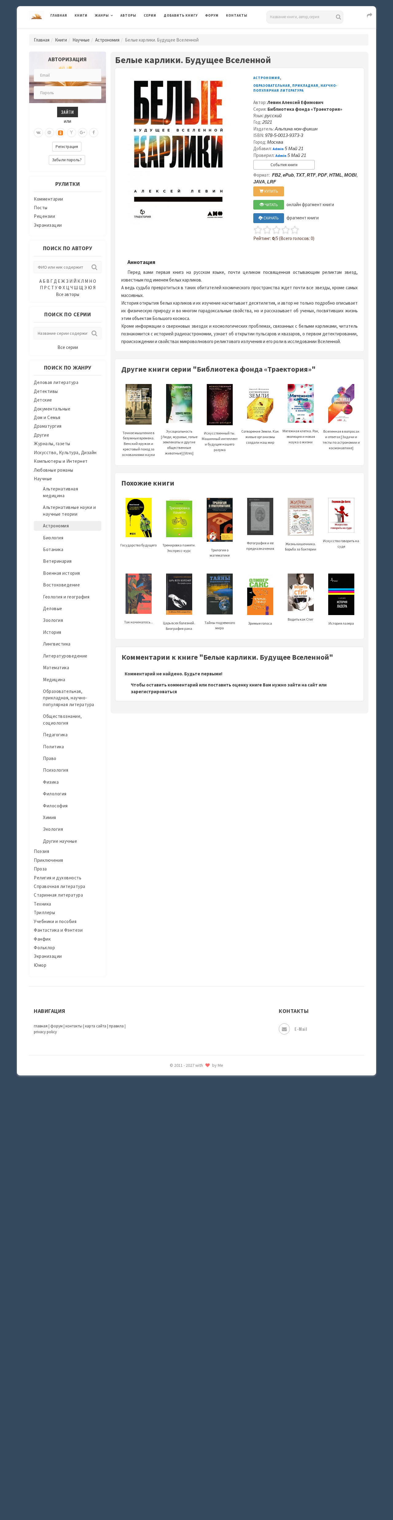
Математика (56, 667)
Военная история (61, 573)
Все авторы (67, 294)
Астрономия (107, 40)
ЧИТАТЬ (271, 204)
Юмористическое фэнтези (192, 1118)
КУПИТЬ (270, 191)
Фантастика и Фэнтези (58, 930)
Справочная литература (59, 886)
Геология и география (66, 597)
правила (116, 1026)
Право (49, 758)
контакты (73, 1026)
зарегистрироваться (154, 691)
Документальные (52, 409)
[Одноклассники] (60, 132)
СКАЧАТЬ (271, 218)
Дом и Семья (47, 417)
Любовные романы (53, 470)
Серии (150, 15)
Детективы (46, 391)
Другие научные (60, 841)
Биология (53, 538)
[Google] (82, 132)
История (52, 632)
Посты (41, 207)
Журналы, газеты (52, 443)
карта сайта (95, 1026)
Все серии (67, 347)
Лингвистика (57, 644)
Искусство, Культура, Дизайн (65, 452)
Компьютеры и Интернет (61, 461)
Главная (58, 15)
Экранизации (48, 225)
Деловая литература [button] (116, 31)
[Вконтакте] (38, 132)
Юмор (40, 965)
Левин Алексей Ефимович (295, 102)
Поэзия (41, 851)
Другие (41, 435)
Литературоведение (65, 656)
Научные (81, 40)
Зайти (67, 112)
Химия (49, 817)
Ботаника (53, 549)
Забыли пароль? (67, 159)
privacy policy (45, 1031)
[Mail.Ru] (49, 132)
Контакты (236, 15)
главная (41, 1026)
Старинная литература (58, 895)
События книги (284, 164)
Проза (40, 869)
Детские (43, 400)
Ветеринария (57, 561)
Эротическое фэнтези (187, 1091)
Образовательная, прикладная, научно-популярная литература (68, 697)
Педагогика (55, 735)
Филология (55, 794)
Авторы (128, 15)
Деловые (52, 608)
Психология (55, 770)
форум (56, 1026)
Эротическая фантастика (191, 1077)
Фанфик (42, 939)
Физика (51, 782)
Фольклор (44, 947)
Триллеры (44, 912)
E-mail (300, 1029)
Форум (212, 15)
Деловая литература (185, 31)
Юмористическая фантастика (196, 1104)
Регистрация (67, 146)
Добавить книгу (181, 15)
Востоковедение (61, 585)
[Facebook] (93, 132)
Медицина (54, 679)
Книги (81, 15)
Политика (53, 747)
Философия (55, 806)
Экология (53, 829)
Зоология (53, 620)
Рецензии (44, 216)
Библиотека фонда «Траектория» (304, 109)
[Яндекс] (71, 132)
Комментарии (48, 199)
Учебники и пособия (55, 921)
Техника (42, 904)
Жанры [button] (102, 15)
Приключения (48, 860)
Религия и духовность (57, 878)
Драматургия (48, 426)
